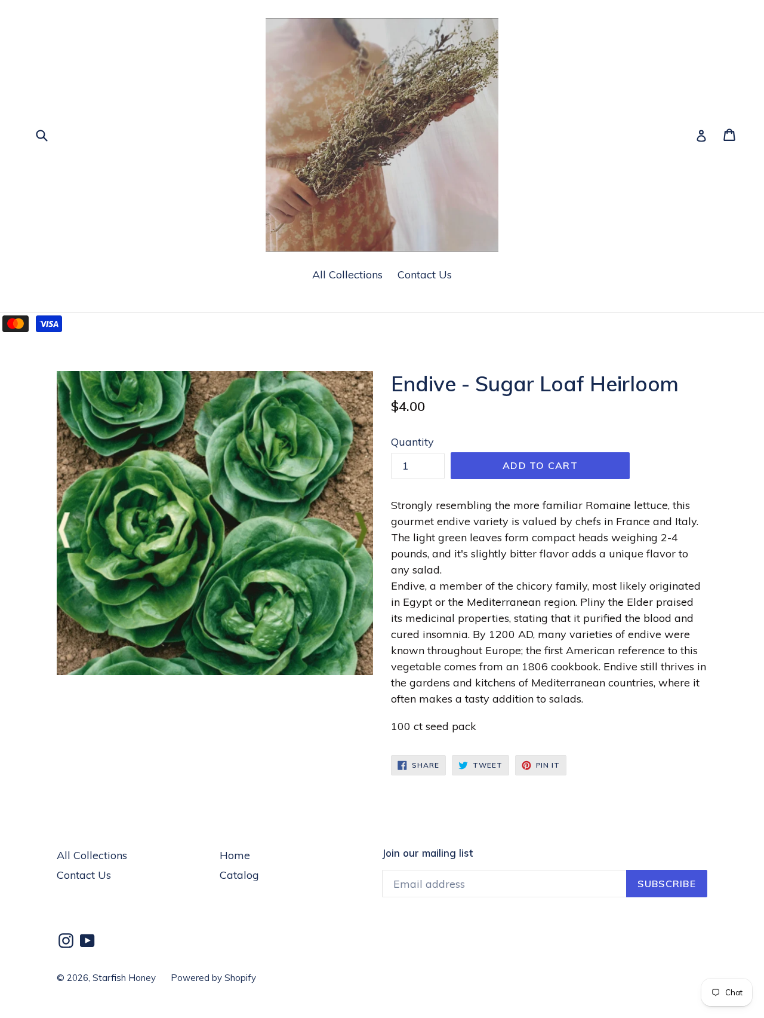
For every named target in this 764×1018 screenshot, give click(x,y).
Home (235, 855)
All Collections (347, 274)
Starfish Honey (124, 977)
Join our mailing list (427, 853)
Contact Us (425, 274)
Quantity (412, 442)
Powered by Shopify (213, 977)
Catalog (239, 875)
